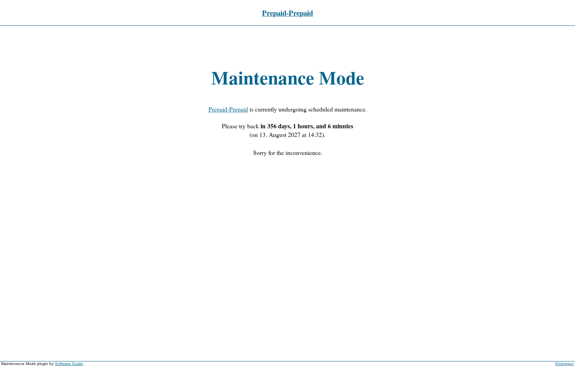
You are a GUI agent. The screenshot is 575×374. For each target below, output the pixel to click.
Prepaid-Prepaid (287, 12)
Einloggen (564, 363)
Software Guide (69, 363)
